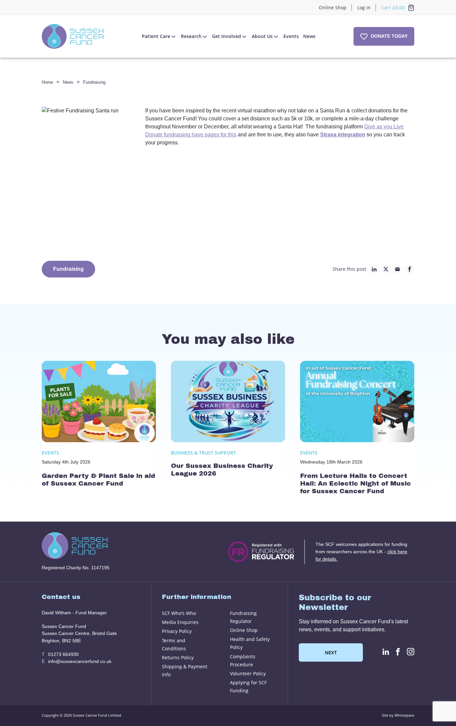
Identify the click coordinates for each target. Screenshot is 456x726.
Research (191, 36)
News (309, 36)
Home (47, 82)
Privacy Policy (177, 631)
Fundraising (94, 82)
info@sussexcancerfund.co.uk (76, 661)
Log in (364, 7)
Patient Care (156, 36)
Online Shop (333, 7)
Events (291, 36)
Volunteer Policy (248, 673)
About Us (262, 36)
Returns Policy (178, 657)
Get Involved (226, 36)
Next (331, 652)
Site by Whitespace (398, 715)
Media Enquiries (180, 622)
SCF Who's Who (179, 613)
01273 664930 (60, 654)
